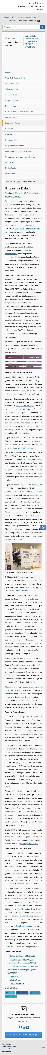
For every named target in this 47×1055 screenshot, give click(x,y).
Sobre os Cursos (12, 83)
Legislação (39, 6)
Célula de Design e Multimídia (22, 956)
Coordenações (11, 140)
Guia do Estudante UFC (15, 78)
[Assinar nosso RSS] (27, 1027)
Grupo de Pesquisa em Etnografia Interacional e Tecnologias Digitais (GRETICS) (23, 969)
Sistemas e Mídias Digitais (32, 44)
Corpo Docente (11, 100)
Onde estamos (11, 174)
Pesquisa (9, 129)
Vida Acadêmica (11, 89)
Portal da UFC (9, 17)
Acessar (42, 1047)
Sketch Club (15, 980)
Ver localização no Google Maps (24, 1035)
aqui (22, 707)
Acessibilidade (38, 10)
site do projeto (22, 591)
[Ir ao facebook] (20, 1027)
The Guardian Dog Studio (29, 909)
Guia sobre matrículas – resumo (18, 151)
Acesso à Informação (26, 6)
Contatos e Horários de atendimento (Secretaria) (20, 159)
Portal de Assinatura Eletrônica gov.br (20, 112)
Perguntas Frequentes (14, 146)
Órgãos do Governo (36, 3)
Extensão (9, 134)
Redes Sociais (11, 168)
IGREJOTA (14, 976)
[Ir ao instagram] (24, 1027)
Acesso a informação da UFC (29, 17)
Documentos (10, 106)
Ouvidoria (11, 21)
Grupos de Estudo (12, 123)
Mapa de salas (11, 117)
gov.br (8, 6)
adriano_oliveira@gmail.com (22, 448)
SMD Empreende (17, 983)
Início (7, 72)
